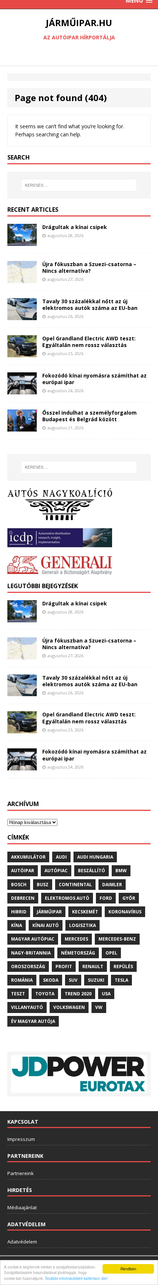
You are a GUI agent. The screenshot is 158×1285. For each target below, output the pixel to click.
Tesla (121, 980)
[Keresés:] (79, 185)
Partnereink (20, 1173)
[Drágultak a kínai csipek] (22, 241)
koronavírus (124, 912)
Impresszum (21, 1139)
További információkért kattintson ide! (76, 1278)
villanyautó (27, 1007)
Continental (75, 884)
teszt (18, 994)
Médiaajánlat (22, 1207)
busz (43, 884)
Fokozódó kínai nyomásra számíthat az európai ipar (94, 379)
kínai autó (45, 925)
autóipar (22, 870)
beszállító (91, 870)
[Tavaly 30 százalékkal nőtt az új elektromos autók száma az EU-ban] (22, 315)
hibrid (18, 912)
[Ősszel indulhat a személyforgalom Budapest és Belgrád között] (22, 426)
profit (63, 966)
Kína (16, 925)
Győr (128, 898)
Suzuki (96, 980)
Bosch (18, 884)
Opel (111, 953)
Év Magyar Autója (33, 1021)
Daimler (112, 884)
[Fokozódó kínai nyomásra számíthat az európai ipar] (22, 389)
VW (99, 1007)
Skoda (50, 980)
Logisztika (82, 925)
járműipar (49, 912)
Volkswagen (69, 1007)
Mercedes (76, 939)
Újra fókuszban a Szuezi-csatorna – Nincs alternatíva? (89, 267)
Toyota (44, 994)
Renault (92, 966)
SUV (73, 980)
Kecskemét (85, 912)
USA (106, 994)
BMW (121, 870)
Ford (106, 898)
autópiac (56, 870)
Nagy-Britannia (31, 953)
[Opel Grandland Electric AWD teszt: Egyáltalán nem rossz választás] (22, 352)
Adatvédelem (22, 1241)
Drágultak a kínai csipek (74, 226)
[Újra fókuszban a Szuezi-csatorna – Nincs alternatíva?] (22, 278)
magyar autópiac (32, 939)
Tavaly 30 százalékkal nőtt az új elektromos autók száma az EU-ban (89, 304)
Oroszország (28, 966)
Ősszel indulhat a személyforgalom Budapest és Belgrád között (89, 416)
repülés (123, 966)
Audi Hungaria (95, 857)
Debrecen (23, 898)
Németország (78, 953)
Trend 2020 (78, 994)
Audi (61, 857)
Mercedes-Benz (117, 939)
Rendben (128, 1268)
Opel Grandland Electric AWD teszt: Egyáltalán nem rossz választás (89, 341)
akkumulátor (28, 857)
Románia (22, 980)
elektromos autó (67, 898)
